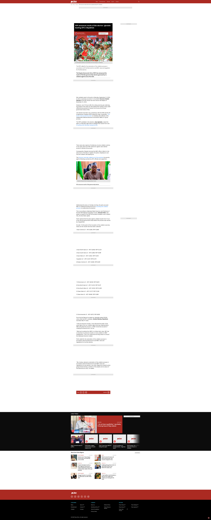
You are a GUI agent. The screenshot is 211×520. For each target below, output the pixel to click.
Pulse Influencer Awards (107, 507)
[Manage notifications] (209, 518)
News (97, 1)
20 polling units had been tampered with (86, 125)
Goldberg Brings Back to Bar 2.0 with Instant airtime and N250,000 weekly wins (109, 466)
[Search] (139, 1)
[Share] (110, 33)
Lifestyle (108, 1)
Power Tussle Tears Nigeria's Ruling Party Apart (105, 446)
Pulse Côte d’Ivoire (121, 510)
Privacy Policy (94, 511)
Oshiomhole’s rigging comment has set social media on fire (90, 447)
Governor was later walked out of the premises (91, 157)
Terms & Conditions (95, 509)
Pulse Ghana (121, 504)
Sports (112, 1)
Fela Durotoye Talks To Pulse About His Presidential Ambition (133, 447)
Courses (81, 509)
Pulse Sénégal (134, 504)
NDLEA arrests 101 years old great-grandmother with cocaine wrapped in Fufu (108, 458)
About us (93, 504)
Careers (117, 1)
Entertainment (102, 1)
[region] (105, 442)
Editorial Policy (107, 504)
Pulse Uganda (134, 507)
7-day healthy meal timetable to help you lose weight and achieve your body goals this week (109, 477)
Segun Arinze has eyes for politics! (76, 446)
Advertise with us (94, 507)
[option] (77, 442)
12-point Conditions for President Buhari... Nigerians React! (119, 447)
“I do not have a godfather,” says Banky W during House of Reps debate (109, 425)
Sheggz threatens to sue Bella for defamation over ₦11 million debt (85, 476)
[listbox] (105, 442)
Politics (77, 4)
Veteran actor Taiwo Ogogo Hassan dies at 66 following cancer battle (84, 458)
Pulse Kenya (121, 507)
